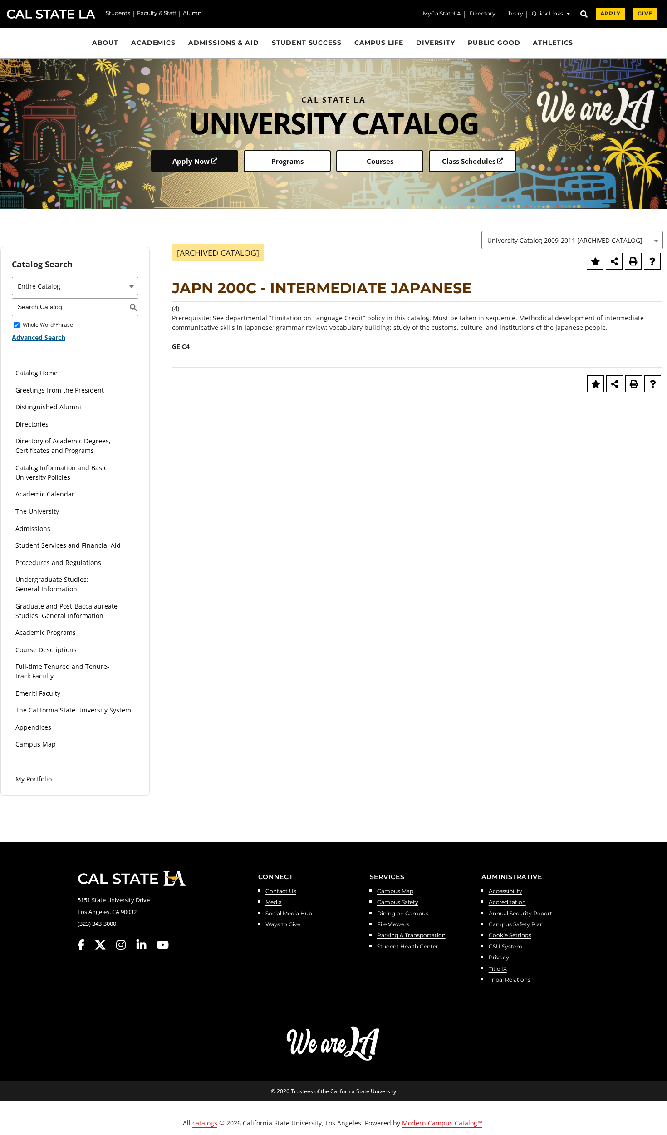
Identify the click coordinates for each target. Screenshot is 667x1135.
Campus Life (379, 43)
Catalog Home (36, 373)
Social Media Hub (288, 914)
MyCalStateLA (442, 14)
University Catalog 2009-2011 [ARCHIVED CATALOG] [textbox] (564, 240)
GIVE (645, 13)
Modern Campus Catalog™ (442, 1123)
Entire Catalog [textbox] (39, 286)
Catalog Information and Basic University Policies (61, 472)
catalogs (204, 1123)
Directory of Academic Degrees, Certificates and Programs (63, 446)
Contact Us (280, 891)
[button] (551, 14)
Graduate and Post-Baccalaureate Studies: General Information (66, 611)
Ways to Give (282, 925)
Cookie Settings (510, 935)
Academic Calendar (44, 494)
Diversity (435, 43)
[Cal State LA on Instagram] (125, 945)
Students (118, 13)
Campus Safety (397, 902)
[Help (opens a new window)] (652, 261)
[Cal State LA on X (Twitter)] (104, 945)
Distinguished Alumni (48, 407)
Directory (482, 14)
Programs (287, 161)
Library (513, 14)
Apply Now (191, 161)
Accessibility (505, 891)
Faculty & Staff (156, 13)
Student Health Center (407, 947)
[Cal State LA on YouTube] (163, 945)
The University (37, 511)
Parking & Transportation (411, 935)
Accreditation (507, 902)
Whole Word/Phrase (48, 325)
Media (273, 902)
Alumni (193, 13)
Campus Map (35, 744)
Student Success (307, 43)
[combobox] (572, 240)
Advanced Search (38, 337)
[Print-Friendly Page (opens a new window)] (633, 261)
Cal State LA (51, 14)
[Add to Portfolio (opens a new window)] (595, 261)
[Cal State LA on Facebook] (85, 945)
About (105, 43)
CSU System (505, 947)
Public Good (494, 43)
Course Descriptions (46, 649)
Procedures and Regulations (58, 562)
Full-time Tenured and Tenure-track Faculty (62, 671)
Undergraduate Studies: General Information (51, 584)
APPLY (610, 13)
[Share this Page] (614, 261)
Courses (380, 161)
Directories (32, 424)
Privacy (499, 958)
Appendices (33, 727)
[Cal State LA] (131, 879)
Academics (153, 43)
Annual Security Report (520, 914)
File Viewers (393, 925)
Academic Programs (45, 632)
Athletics (553, 43)
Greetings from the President (59, 390)
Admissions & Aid (223, 43)
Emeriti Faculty (37, 693)
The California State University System (73, 710)
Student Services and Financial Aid (68, 545)
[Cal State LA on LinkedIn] (146, 945)
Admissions (32, 528)
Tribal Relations (509, 980)
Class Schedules (468, 161)
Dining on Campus (402, 914)
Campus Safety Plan (516, 925)
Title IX (498, 969)
